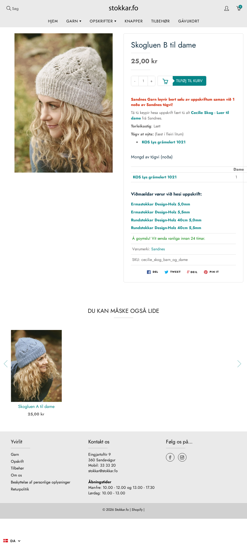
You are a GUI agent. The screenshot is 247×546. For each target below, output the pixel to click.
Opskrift (17, 461)
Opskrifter (102, 21)
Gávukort (188, 21)
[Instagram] (182, 457)
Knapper (134, 21)
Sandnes (158, 249)
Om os (16, 475)
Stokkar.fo (122, 509)
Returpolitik (20, 489)
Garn (72, 21)
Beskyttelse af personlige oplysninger (40, 482)
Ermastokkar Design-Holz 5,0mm (160, 204)
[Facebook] (170, 457)
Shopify (137, 509)
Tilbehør (160, 21)
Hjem (53, 21)
